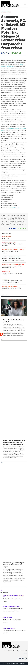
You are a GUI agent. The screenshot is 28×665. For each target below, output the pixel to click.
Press (22, 650)
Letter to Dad (5, 238)
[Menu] (25, 4)
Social (15, 606)
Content (4, 242)
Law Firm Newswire (14, 207)
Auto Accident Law (7, 249)
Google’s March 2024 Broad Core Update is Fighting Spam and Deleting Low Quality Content (14, 442)
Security (9, 617)
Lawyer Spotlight (7, 236)
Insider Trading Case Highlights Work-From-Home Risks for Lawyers (13, 565)
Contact (25, 650)
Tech (14, 242)
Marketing (21, 249)
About (5, 650)
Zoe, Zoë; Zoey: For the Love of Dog (11, 288)
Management (15, 595)
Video (18, 606)
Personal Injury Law (18, 264)
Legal (18, 650)
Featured (9, 242)
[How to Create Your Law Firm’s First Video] (14, 307)
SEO (14, 628)
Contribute (10, 650)
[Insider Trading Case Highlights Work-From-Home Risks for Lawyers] (14, 510)
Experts (14, 650)
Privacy (25, 653)
